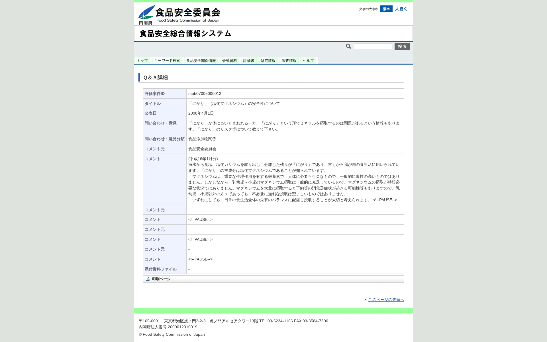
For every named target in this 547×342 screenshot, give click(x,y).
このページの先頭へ (386, 300)
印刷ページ (161, 279)
